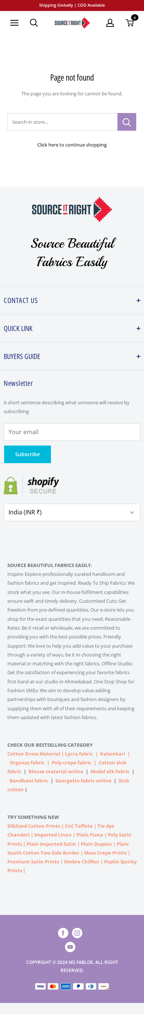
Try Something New (33, 817)
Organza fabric (27, 762)
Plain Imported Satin (51, 844)
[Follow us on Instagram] (77, 933)
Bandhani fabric (29, 780)
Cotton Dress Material (33, 753)
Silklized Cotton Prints (33, 826)
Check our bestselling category (50, 745)
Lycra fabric (79, 753)
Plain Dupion (96, 844)
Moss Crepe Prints (105, 852)
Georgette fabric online (83, 780)
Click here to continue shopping (72, 144)
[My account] (110, 23)
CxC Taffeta (79, 826)
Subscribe (27, 454)
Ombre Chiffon (81, 861)
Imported (46, 834)
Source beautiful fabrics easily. (49, 565)
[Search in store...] (127, 122)
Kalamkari (112, 753)
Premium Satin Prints (33, 861)
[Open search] (34, 23)
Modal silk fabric (110, 771)
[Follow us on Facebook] (63, 933)
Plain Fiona (89, 834)
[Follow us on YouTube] (70, 947)
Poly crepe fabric (72, 762)
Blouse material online (55, 771)
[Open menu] (14, 23)
